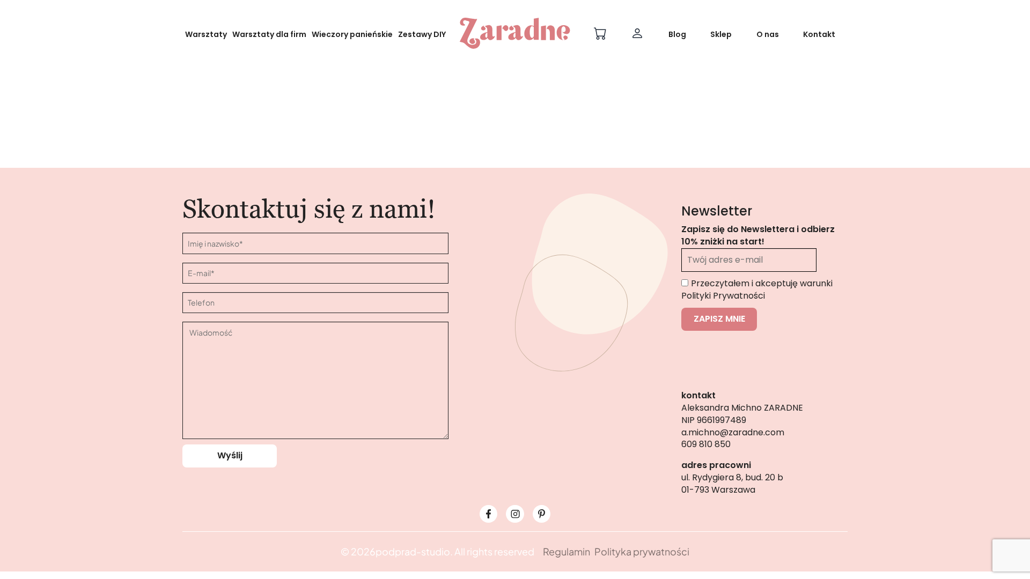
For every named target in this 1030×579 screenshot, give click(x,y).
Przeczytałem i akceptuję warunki (757, 289)
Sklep (721, 34)
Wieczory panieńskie (352, 34)
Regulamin (566, 551)
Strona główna (472, 173)
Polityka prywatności (641, 551)
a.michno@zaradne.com (732, 432)
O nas (767, 34)
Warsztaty (206, 34)
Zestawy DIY (422, 34)
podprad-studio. (414, 551)
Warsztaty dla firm (269, 34)
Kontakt (819, 34)
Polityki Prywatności (723, 296)
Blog (677, 34)
